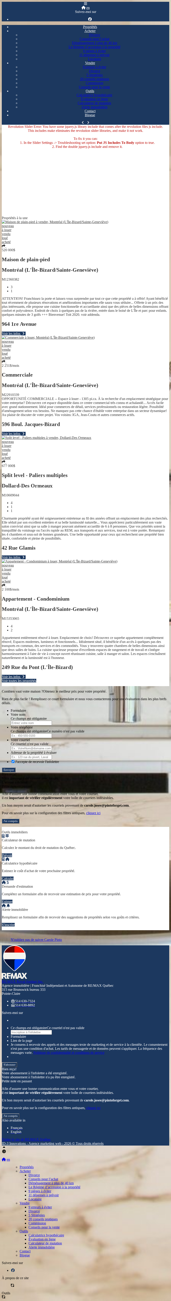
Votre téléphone (22, 727)
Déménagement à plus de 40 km (94, 43)
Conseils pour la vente (94, 87)
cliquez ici (93, 813)
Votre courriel (20, 740)
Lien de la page (21, 1040)
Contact (90, 111)
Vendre (90, 63)
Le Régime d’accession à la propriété (94, 47)
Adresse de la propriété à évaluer (34, 752)
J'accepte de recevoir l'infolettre (37, 762)
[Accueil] (83, 8)
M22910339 (10, 395)
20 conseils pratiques (94, 79)
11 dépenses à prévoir (94, 55)
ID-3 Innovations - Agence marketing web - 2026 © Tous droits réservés (53, 1143)
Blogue (90, 115)
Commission (94, 83)
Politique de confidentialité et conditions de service (68, 1052)
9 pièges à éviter (94, 51)
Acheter (90, 31)
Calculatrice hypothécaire (94, 95)
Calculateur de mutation (94, 103)
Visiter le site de (26, 1139)
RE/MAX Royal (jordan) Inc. (22, 981)
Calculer (8, 878)
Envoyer (9, 769)
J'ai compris (11, 821)
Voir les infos (11, 333)
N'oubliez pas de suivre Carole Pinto (36, 940)
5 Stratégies (94, 75)
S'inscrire (8, 925)
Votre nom (18, 714)
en (88, 8)
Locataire (94, 59)
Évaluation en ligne (94, 99)
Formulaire (18, 710)
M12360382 (10, 279)
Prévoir (7, 855)
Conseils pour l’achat (94, 39)
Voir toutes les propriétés (19, 681)
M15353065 (10, 618)
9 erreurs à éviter (94, 67)
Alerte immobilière (94, 107)
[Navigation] (85, 4)
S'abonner (9, 1064)
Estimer (7, 901)
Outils (90, 91)
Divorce (94, 35)
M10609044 (10, 495)
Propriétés (90, 27)
